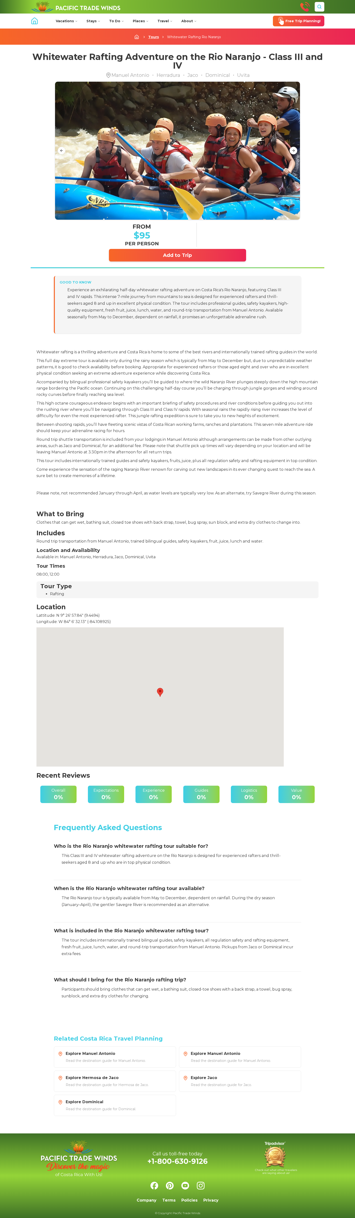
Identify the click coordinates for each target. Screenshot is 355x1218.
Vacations (65, 21)
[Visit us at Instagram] (201, 1185)
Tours (153, 37)
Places (139, 21)
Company (146, 1200)
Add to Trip (177, 255)
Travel (163, 21)
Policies (189, 1200)
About (187, 21)
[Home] (76, 7)
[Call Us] (305, 7)
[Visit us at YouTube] (185, 1185)
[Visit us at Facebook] (154, 1185)
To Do (114, 21)
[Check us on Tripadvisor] (276, 1158)
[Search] (319, 7)
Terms (169, 1200)
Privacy (211, 1200)
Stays (91, 21)
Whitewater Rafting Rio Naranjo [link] (194, 37)
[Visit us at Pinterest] (170, 1185)
